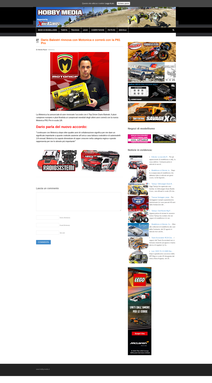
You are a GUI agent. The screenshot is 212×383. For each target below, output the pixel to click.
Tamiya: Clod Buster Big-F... (162, 211)
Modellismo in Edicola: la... (161, 170)
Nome (65, 217)
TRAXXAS (75, 30)
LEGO (85, 30)
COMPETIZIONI (97, 30)
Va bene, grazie (123, 3)
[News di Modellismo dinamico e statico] (64, 15)
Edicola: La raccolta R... (160, 157)
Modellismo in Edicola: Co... (162, 224)
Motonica (51, 50)
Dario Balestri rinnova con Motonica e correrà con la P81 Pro (80, 41)
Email (65, 225)
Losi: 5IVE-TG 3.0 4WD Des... (162, 251)
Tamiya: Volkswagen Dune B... (162, 184)
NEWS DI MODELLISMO (47, 30)
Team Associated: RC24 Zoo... (162, 238)
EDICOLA (122, 30)
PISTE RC (111, 30)
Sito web (62, 233)
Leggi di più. (109, 3)
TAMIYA (64, 30)
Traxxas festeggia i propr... (161, 197)
